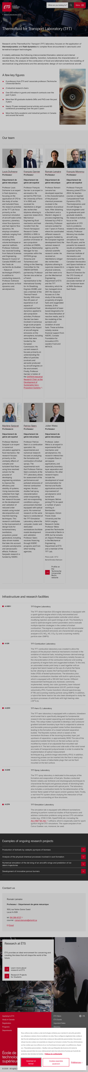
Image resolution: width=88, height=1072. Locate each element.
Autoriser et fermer (31, 1062)
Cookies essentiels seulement (56, 1062)
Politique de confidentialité (53, 1054)
